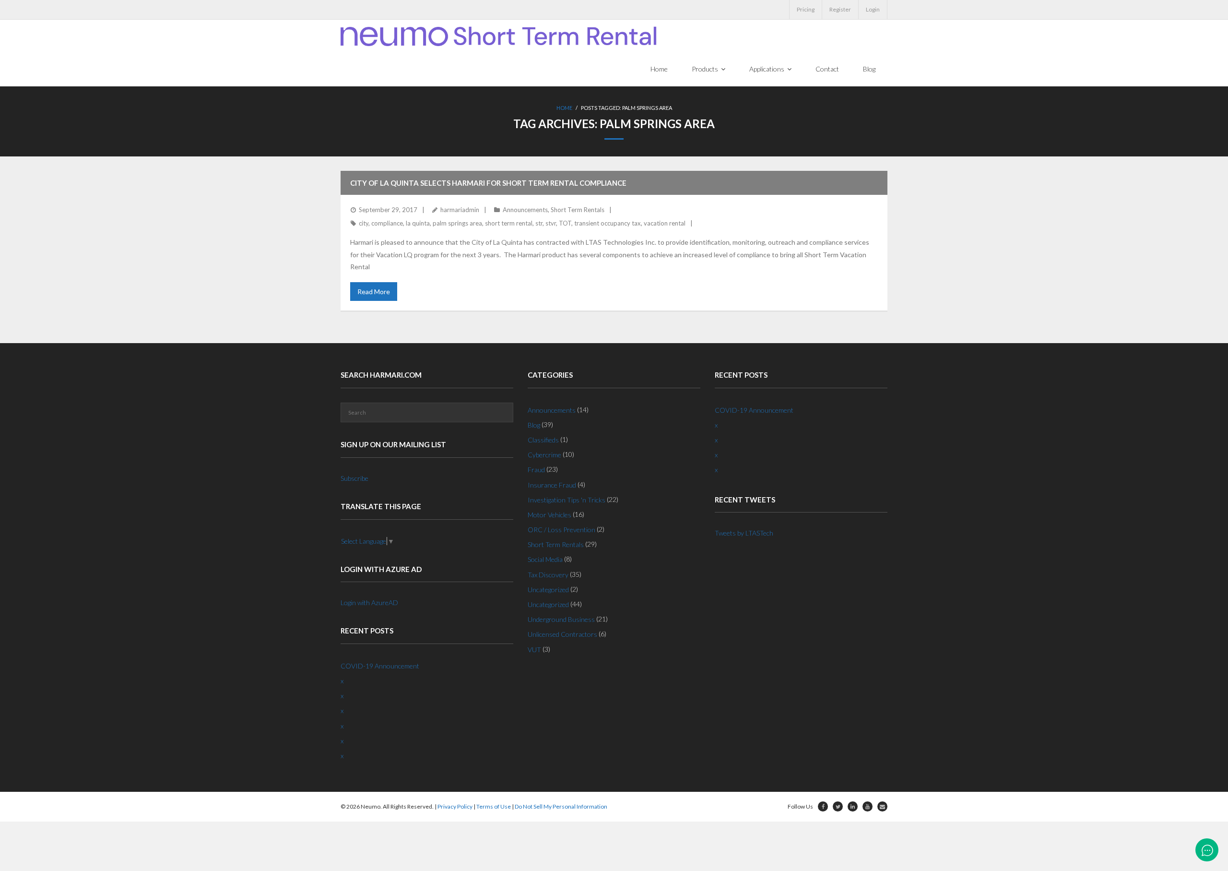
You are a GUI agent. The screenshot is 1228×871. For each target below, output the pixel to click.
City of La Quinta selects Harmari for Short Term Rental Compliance (488, 183)
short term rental (508, 223)
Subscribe (354, 478)
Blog (534, 425)
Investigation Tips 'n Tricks (566, 500)
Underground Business (561, 619)
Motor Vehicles (549, 515)
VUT (534, 649)
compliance (387, 223)
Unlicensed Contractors (562, 634)
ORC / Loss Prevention (561, 529)
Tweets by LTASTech (744, 533)
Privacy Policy (454, 806)
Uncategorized (548, 589)
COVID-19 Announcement (380, 666)
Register (840, 9)
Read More (373, 291)
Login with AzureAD (369, 602)
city (363, 223)
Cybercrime (544, 455)
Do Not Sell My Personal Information (561, 806)
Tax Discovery (548, 575)
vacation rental (664, 223)
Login (873, 9)
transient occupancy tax (607, 223)
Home (564, 108)
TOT (565, 223)
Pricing (806, 9)
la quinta (418, 223)
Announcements (525, 210)
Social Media (545, 559)
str (539, 223)
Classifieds (543, 440)
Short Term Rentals (577, 210)
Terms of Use (493, 806)
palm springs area (457, 223)
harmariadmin (459, 210)
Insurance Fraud (552, 485)
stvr (550, 223)
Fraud (536, 469)
